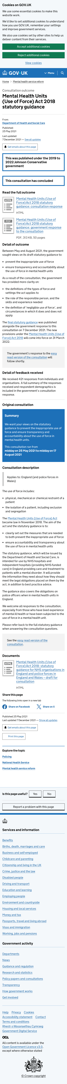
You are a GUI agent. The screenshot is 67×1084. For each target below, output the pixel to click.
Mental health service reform (28, 81)
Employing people (13, 896)
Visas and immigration (16, 927)
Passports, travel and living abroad (24, 921)
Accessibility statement (17, 1017)
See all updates (33, 139)
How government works (17, 991)
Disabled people (12, 877)
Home (5, 81)
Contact (40, 1017)
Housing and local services (19, 908)
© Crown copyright (33, 1076)
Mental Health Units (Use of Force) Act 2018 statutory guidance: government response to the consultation (38, 225)
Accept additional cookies (33, 46)
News (6, 960)
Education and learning (17, 890)
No (51, 794)
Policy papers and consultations (22, 978)
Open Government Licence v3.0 (22, 1047)
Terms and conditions (15, 1021)
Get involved (10, 997)
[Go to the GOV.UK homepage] (15, 73)
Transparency (11, 985)
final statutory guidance (23, 322)
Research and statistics (17, 972)
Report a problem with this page (33, 807)
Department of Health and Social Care (23, 123)
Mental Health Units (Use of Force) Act (32, 518)
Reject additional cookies (34, 55)
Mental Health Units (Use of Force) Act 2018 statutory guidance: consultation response (39, 202)
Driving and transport (15, 884)
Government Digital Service (19, 1031)
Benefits (7, 840)
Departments (10, 954)
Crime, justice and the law (18, 871)
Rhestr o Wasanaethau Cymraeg (22, 1026)
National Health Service (15, 762)
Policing (7, 756)
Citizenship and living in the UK (21, 865)
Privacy (16, 1012)
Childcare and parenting (17, 859)
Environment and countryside (21, 902)
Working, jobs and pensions (19, 933)
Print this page (16, 736)
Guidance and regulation (18, 966)
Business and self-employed (20, 852)
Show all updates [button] (48, 720)
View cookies (33, 62)
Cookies (29, 1012)
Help (5, 1012)
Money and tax (11, 915)
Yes (37, 794)
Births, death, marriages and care (23, 846)
